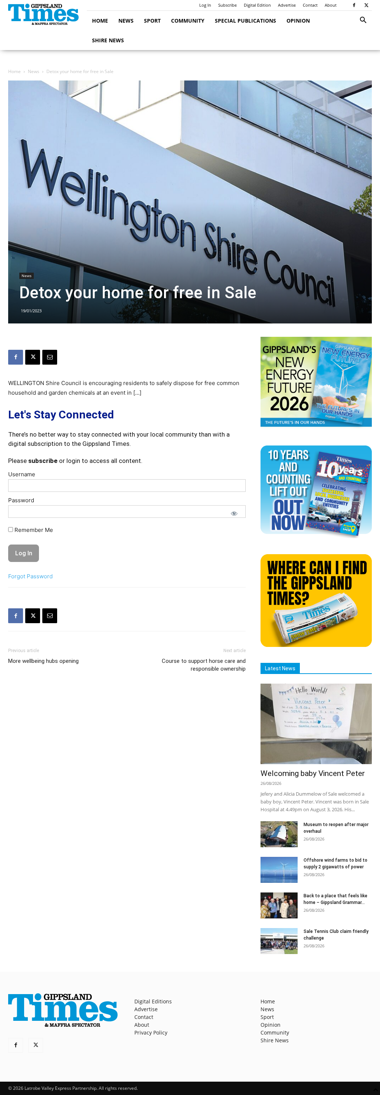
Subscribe (227, 5)
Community (187, 20)
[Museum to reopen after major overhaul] (279, 834)
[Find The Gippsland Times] (316, 644)
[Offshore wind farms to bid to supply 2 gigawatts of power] (279, 870)
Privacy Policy (150, 1032)
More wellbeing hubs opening (43, 661)
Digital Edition (257, 5)
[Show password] (234, 513)
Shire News (108, 40)
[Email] (49, 357)
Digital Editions (153, 1001)
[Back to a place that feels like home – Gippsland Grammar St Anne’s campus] (279, 905)
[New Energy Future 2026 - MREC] (316, 427)
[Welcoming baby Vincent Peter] (316, 724)
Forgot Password (30, 576)
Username (21, 474)
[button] (363, 20)
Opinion (298, 20)
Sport (152, 20)
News (126, 20)
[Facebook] (354, 5)
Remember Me (33, 529)
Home (100, 20)
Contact (310, 5)
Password (21, 500)
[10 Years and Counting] (316, 536)
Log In (205, 5)
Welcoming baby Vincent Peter (313, 773)
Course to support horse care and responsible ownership (204, 665)
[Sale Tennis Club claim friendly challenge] (279, 941)
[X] (366, 5)
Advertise (287, 5)
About (331, 5)
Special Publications (245, 20)
